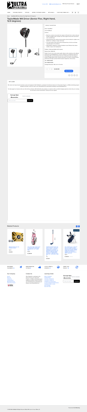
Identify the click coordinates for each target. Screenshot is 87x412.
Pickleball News (10, 280)
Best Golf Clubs (47, 286)
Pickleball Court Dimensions (50, 281)
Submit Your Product (11, 282)
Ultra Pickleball (13, 409)
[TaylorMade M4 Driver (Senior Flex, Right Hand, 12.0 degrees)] (25, 36)
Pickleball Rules (47, 277)
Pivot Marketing (77, 407)
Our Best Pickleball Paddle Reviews (51, 282)
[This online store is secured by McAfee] (10, 285)
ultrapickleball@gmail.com (56, 4)
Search (8, 276)
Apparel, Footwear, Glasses (38, 12)
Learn (8, 12)
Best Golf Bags (47, 285)
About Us (9, 277)
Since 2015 (45, 4)
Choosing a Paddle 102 (49, 280)
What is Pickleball (47, 276)
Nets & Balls (51, 12)
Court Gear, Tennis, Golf (63, 12)
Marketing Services (11, 281)
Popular (27, 12)
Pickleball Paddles (17, 12)
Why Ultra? (12, 81)
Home (8, 16)
